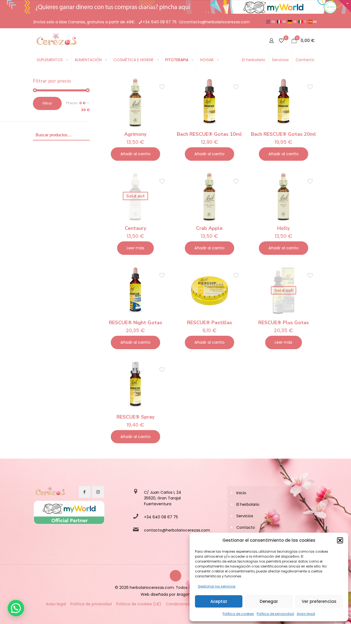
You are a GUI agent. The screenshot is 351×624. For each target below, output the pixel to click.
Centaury (135, 228)
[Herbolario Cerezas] (55, 40)
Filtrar (47, 103)
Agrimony (135, 134)
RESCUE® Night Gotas (135, 322)
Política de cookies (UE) (138, 604)
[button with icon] (84, 492)
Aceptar (218, 601)
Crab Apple (209, 228)
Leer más (135, 248)
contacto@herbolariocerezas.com (217, 22)
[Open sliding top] (345, 6)
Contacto (245, 527)
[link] (49, 492)
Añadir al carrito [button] (135, 154)
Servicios (244, 516)
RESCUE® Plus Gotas (283, 322)
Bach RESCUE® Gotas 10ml (209, 134)
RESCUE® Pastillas (209, 322)
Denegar (269, 601)
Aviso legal (306, 613)
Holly (283, 228)
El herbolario (247, 504)
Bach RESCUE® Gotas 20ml (283, 134)
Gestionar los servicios (217, 586)
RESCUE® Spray (135, 417)
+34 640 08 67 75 (160, 22)
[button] (340, 540)
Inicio (241, 493)
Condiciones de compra (189, 604)
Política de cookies (238, 613)
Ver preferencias (319, 601)
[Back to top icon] (175, 575)
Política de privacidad (275, 613)
